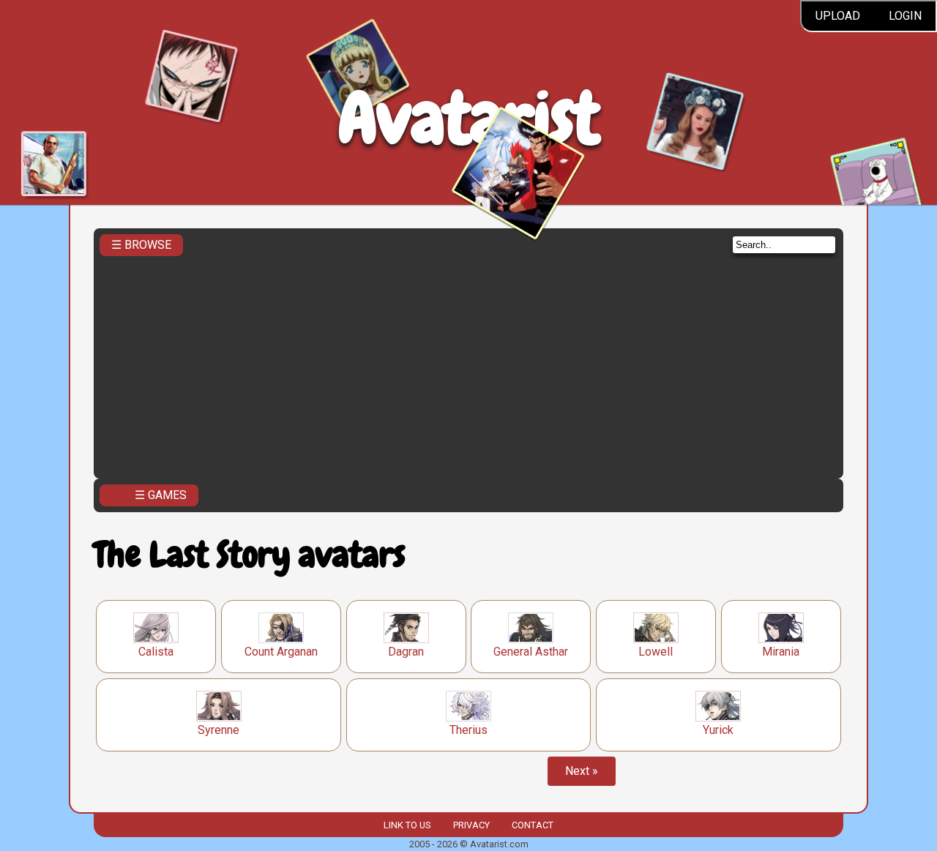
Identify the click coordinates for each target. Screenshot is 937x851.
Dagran (406, 652)
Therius (468, 730)
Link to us (407, 825)
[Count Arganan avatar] (281, 627)
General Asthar (530, 652)
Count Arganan (281, 652)
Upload (837, 16)
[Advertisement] (468, 362)
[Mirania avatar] (781, 627)
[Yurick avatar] (718, 706)
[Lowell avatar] (656, 627)
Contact (532, 825)
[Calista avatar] (156, 627)
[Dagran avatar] (406, 627)
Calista (155, 652)
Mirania (780, 652)
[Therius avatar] (468, 706)
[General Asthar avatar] (530, 627)
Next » (581, 771)
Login (905, 16)
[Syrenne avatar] (219, 706)
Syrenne (218, 730)
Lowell (655, 652)
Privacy (471, 825)
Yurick (718, 730)
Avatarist (469, 118)
